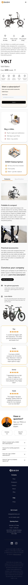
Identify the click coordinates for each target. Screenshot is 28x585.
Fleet (14, 479)
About (14, 489)
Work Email (4, 94)
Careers (14, 485)
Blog (14, 492)
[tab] (7, 179)
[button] (4, 19)
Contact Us (7, 433)
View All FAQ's (20, 433)
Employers (14, 482)
